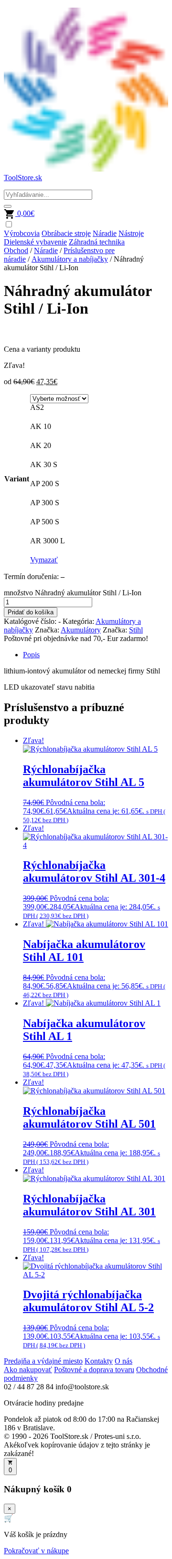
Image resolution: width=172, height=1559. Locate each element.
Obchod (16, 250)
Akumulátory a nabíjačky (70, 259)
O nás (123, 1361)
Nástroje (131, 233)
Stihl (136, 630)
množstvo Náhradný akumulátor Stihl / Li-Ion (72, 593)
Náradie (105, 233)
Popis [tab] (31, 655)
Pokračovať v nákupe (36, 1551)
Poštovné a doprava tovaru (94, 1369)
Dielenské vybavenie (35, 242)
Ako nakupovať (28, 1369)
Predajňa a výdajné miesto (43, 1361)
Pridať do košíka (31, 612)
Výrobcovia (22, 233)
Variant (16, 479)
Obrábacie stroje (66, 233)
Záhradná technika (97, 242)
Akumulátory (81, 630)
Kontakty (99, 1361)
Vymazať (44, 560)
